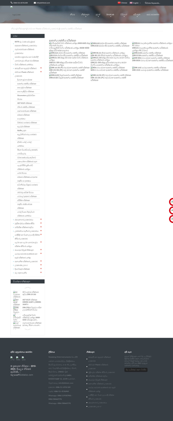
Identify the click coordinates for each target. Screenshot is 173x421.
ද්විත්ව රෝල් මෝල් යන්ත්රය (24, 144)
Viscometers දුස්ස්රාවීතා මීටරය (26, 97)
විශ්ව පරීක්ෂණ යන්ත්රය (24, 64)
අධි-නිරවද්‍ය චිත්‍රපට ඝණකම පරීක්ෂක (27, 187)
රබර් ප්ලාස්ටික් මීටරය (25, 192)
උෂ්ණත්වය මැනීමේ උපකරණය (27, 231)
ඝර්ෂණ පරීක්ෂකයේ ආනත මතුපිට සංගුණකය (27, 179)
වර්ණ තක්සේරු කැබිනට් (26, 157)
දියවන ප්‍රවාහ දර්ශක (24, 80)
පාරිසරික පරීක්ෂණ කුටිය (24, 227)
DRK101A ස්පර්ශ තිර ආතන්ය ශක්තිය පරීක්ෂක (68, 55)
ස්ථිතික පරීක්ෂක (23, 200)
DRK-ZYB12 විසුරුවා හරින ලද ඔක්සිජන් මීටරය (32, 308)
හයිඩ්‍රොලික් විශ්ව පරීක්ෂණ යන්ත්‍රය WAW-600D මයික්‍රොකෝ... (31, 317)
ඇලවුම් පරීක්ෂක (23, 126)
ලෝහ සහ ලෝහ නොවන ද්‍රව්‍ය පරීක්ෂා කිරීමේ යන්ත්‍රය (26, 244)
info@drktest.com (66, 383)
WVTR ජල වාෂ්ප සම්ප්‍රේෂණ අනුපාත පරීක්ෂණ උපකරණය (26, 44)
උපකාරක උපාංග (21, 265)
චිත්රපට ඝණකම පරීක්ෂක (27, 122)
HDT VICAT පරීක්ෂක (24, 103)
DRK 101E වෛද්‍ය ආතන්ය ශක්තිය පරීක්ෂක (150, 70)
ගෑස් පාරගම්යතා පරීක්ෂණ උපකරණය (24, 51)
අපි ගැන (136, 14)
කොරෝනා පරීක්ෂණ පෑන (27, 161)
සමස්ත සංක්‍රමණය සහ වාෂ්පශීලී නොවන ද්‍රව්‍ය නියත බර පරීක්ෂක (27, 59)
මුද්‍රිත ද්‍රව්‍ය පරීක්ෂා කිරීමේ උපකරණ (101, 372)
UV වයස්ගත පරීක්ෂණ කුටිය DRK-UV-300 (31, 293)
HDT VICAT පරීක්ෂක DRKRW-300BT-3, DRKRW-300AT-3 (32, 302)
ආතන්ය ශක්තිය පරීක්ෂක (71, 28)
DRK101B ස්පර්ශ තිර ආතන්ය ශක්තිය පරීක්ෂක (110, 45)
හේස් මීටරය (22, 173)
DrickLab (110, 14)
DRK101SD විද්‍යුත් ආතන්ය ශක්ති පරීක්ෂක (66, 77)
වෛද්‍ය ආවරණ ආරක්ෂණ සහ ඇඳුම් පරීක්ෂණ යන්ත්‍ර (26, 256)
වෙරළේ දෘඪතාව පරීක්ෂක (27, 196)
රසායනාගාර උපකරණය (24, 220)
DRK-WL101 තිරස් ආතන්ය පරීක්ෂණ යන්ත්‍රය (109, 55)
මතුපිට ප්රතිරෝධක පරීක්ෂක (24, 206)
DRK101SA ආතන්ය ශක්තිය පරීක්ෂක (147, 55)
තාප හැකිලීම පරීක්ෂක (25, 91)
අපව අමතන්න (153, 14)
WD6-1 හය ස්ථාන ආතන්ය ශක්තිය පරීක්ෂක (109, 70)
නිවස (72, 14)
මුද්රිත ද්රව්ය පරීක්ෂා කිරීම (24, 223)
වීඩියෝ (123, 14)
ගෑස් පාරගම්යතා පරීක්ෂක (26, 111)
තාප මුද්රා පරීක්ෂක (24, 87)
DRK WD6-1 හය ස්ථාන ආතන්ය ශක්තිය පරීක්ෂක (152, 60)
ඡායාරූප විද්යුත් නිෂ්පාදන (24, 250)
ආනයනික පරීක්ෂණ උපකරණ (26, 261)
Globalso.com (26, 374)
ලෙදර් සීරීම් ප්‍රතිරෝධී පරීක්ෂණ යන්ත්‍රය (25, 167)
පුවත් (98, 14)
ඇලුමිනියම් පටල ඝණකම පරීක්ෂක (27, 136)
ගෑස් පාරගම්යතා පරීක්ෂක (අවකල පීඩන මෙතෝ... (32, 324)
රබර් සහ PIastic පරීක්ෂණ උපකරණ (43, 28)
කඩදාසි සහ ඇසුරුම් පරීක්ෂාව (26, 68)
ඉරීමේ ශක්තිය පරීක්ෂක (26, 107)
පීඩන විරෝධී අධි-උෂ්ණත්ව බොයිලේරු (27, 152)
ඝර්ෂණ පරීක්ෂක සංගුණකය (23, 117)
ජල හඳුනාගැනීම (21, 273)
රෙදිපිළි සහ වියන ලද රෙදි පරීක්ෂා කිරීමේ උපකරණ (27, 237)
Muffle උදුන (21, 130)
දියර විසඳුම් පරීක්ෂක (22, 269)
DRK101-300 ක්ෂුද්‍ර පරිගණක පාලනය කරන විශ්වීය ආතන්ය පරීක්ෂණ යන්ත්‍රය (109, 63)
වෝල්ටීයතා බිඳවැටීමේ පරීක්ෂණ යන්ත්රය (25, 214)
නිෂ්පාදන (85, 14)
